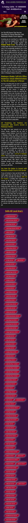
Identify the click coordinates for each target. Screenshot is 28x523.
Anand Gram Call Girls (10, 284)
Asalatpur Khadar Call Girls (11, 352)
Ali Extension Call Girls (10, 256)
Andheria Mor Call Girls (10, 308)
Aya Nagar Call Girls (10, 403)
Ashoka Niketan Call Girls (11, 379)
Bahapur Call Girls (21, 463)
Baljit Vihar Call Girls (10, 499)
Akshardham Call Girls (10, 252)
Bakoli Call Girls (21, 483)
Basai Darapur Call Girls (10, 519)
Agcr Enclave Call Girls (10, 240)
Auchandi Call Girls (19, 399)
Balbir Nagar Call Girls (10, 487)
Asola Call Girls (9, 399)
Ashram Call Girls (9, 387)
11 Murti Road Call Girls (10, 216)
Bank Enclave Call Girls (10, 503)
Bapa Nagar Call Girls (10, 511)
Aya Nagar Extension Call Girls (12, 407)
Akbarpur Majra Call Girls (11, 248)
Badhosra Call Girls (9, 455)
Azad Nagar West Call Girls (11, 419)
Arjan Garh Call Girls (10, 340)
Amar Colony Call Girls (10, 268)
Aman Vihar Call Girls (10, 264)
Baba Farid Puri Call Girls (11, 435)
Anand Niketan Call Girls (10, 292)
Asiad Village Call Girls (10, 391)
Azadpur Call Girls (9, 423)
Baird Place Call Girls (10, 471)
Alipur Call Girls (20, 260)
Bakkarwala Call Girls (10, 483)
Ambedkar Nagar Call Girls (11, 272)
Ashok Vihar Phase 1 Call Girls (11, 363)
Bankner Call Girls (9, 507)
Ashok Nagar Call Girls (10, 359)
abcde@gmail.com (16, 9)
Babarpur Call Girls (9, 439)
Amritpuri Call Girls (9, 280)
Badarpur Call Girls (9, 447)
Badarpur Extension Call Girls (11, 451)
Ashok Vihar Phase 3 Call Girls (11, 371)
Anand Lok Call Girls (10, 288)
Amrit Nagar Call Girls (10, 276)
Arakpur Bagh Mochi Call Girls (12, 332)
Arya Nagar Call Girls (10, 348)
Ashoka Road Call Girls (10, 383)
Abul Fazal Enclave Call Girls (11, 220)
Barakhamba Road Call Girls (11, 515)
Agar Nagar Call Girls (10, 236)
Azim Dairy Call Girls (10, 427)
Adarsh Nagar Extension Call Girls (12, 228)
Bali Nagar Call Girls (10, 491)
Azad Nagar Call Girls (10, 411)
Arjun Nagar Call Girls (10, 344)
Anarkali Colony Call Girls (11, 304)
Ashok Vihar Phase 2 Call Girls (11, 367)
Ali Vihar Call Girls (9, 260)
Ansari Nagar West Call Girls (11, 324)
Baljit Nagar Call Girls (10, 495)
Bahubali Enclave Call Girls (11, 467)
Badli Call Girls (20, 455)
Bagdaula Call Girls (9, 463)
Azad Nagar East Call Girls (11, 415)
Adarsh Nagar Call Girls (10, 224)
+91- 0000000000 (20, 7)
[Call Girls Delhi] (14, 2)
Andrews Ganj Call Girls (10, 312)
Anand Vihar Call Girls (10, 300)
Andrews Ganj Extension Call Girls (12, 316)
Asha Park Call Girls (10, 355)
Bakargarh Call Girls (10, 475)
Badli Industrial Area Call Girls (12, 459)
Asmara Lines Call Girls (10, 395)
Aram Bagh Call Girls (10, 336)
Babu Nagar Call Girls (10, 443)
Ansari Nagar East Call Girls (11, 320)
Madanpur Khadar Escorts (8, 44)
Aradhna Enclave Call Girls (11, 328)
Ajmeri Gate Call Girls (10, 244)
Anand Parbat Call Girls (10, 296)
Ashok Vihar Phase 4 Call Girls (11, 375)
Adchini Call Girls (9, 232)
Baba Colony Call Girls (10, 431)
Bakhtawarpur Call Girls (10, 479)
